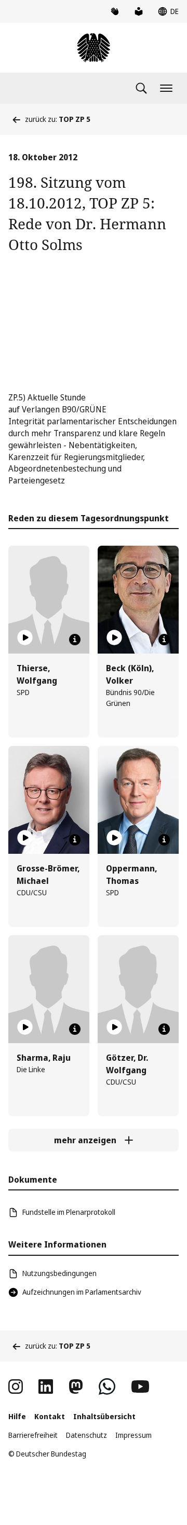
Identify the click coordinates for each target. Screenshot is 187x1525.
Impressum (133, 1435)
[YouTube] (140, 1386)
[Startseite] (93, 47)
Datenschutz (86, 1435)
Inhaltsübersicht (104, 1416)
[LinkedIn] (45, 1386)
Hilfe (17, 1416)
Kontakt (49, 1416)
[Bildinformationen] (75, 639)
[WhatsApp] (107, 1386)
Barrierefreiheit (33, 1435)
